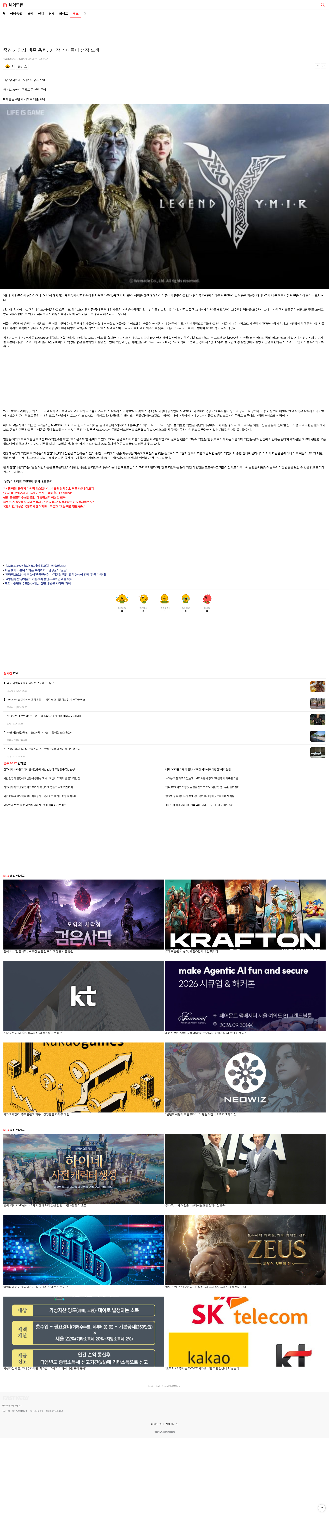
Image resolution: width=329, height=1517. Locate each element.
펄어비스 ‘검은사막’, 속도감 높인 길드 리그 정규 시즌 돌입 (38, 951)
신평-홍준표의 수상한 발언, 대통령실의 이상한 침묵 (34, 497)
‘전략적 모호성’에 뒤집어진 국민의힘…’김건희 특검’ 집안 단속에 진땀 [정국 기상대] (55, 574)
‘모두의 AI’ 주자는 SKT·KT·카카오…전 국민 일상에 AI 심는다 (202, 1368)
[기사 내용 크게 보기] (323, 66)
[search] (323, 5)
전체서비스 (172, 1423)
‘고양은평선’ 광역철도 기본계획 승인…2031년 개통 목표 (38, 579)
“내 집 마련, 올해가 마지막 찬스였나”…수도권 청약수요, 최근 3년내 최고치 (48, 488)
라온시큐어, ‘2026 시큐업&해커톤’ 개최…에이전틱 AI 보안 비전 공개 (206, 1032)
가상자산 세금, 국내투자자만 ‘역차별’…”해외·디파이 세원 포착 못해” (44, 1368)
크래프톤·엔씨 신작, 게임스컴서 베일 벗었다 (191, 951)
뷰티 (30, 13)
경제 (51, 13)
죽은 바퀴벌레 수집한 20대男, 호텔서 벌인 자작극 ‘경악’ (38, 583)
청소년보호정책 (36, 1411)
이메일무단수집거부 (54, 1411)
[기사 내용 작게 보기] (318, 67)
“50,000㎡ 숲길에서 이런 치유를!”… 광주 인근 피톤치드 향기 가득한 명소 (46, 699)
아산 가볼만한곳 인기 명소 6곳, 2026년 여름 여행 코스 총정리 (39, 732)
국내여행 (11, 707)
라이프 (63, 13)
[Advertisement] (164, 30)
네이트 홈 (156, 1423)
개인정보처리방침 (19, 1411)
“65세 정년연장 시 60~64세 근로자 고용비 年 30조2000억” (37, 493)
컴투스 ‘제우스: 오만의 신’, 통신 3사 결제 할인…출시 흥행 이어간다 (205, 1286)
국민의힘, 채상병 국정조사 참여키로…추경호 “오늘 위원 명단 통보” (44, 506)
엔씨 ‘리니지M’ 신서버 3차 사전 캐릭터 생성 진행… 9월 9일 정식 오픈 (44, 1205)
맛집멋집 (11, 690)
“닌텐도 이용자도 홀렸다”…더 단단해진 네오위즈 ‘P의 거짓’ (201, 1114)
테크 (76, 13)
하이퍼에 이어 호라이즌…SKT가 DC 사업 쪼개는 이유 (35, 1286)
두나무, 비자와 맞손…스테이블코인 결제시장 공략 (195, 1205)
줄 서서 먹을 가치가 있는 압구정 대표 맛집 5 (30, 683)
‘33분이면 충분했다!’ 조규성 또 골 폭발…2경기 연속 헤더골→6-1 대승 (44, 716)
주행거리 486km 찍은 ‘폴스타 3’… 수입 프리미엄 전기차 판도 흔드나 (43, 749)
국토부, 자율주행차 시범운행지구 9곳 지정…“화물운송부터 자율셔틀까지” (48, 501)
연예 (41, 13)
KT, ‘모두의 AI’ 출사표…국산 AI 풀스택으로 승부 (32, 1032)
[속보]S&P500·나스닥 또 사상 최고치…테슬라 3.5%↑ (36, 565)
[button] (321, 1508)
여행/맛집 (16, 13)
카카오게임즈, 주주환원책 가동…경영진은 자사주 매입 (36, 1114)
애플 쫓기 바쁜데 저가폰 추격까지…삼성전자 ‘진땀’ (35, 570)
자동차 (10, 756)
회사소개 (6, 1411)
